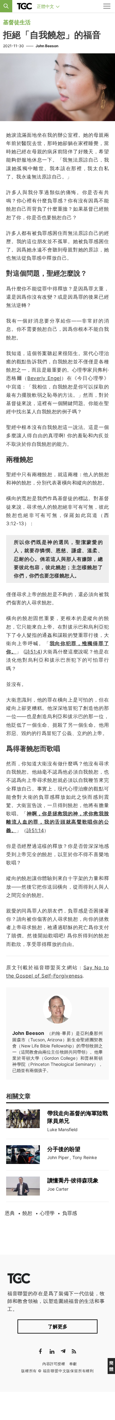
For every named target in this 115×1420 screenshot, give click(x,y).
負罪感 (69, 1213)
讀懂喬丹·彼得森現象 (72, 1180)
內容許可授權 (53, 1363)
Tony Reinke (84, 1157)
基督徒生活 (17, 22)
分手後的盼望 (63, 1149)
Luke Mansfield (62, 1129)
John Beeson (47, 46)
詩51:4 (32, 652)
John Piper (58, 1157)
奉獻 (73, 1363)
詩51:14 (35, 830)
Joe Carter (57, 1189)
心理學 (47, 1213)
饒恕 (27, 1213)
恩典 (10, 1213)
